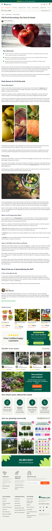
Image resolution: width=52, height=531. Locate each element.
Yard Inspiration (6, 516)
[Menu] (3, 4)
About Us (5, 498)
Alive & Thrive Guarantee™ (30, 501)
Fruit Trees (14, 7)
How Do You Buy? (39, 343)
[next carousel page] (50, 315)
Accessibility (29, 509)
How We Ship (18, 505)
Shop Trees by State (7, 507)
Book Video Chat (37, 386)
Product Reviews (6, 511)
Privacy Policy (30, 498)
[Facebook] (46, 507)
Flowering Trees (35, 7)
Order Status (17, 498)
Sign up (45, 483)
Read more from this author (8, 300)
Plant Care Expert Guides (6, 504)
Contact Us (5, 488)
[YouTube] (40, 510)
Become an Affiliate (7, 514)
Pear (27, 245)
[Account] (44, 4)
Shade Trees (43, 7)
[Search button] (41, 4)
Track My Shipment (19, 485)
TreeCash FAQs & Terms (20, 510)
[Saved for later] (12, 311)
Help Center (17, 503)
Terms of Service (30, 507)
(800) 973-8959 (38, 389)
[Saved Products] (47, 4)
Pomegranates (18, 218)
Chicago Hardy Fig (34, 164)
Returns (28, 504)
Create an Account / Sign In (19, 488)
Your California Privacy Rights (32, 512)
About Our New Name (19, 512)
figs (31, 158)
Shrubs (28, 7)
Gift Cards (5, 509)
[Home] (7, 4)
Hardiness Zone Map (19, 507)
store (9, 209)
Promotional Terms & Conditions (31, 516)
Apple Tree (42, 88)
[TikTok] (43, 507)
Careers (4, 501)
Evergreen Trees (22, 7)
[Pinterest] (43, 510)
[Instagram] (40, 507)
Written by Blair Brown (8, 20)
